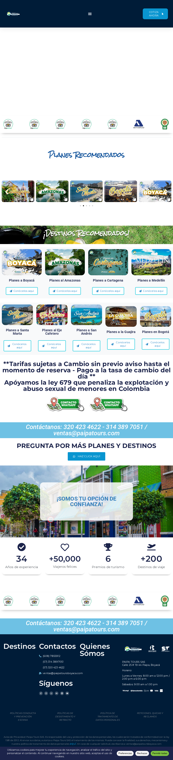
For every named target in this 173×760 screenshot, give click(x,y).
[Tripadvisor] (56, 693)
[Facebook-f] (41, 693)
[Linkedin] (62, 693)
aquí (73, 743)
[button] (90, 14)
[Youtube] (67, 693)
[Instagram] (46, 693)
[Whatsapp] (51, 693)
